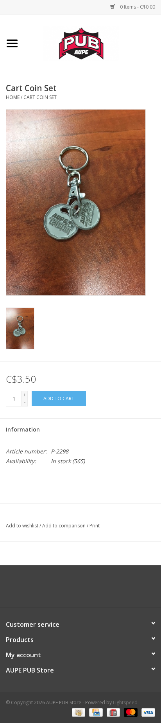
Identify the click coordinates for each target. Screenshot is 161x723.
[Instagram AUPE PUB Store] (101, 589)
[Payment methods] (77, 712)
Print (94, 525)
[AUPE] (92, 43)
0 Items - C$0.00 (137, 7)
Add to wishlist (22, 525)
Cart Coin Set (40, 97)
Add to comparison (64, 525)
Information (23, 429)
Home (13, 97)
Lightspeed (125, 702)
